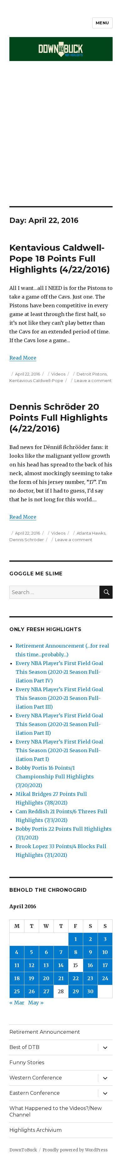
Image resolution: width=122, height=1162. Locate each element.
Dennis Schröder (26, 539)
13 (46, 965)
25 (17, 991)
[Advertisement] (61, 142)
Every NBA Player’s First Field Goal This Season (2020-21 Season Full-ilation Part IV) (59, 672)
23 (90, 978)
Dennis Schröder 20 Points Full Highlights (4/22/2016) (58, 417)
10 (105, 952)
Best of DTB (24, 1047)
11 (16, 965)
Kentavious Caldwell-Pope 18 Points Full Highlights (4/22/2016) (59, 258)
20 (46, 978)
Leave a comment (93, 380)
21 (61, 978)
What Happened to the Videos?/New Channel (55, 1111)
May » (36, 1002)
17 (105, 965)
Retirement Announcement (44, 1032)
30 (90, 991)
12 (31, 965)
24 (105, 978)
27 (46, 991)
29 (76, 991)
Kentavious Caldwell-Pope (36, 380)
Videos (58, 373)
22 (76, 978)
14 (61, 965)
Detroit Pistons (92, 373)
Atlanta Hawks (91, 533)
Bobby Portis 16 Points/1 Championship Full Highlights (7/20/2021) (55, 776)
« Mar (16, 1002)
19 (31, 978)
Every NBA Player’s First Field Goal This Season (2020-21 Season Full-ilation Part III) (59, 698)
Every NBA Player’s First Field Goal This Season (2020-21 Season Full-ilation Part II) (59, 724)
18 (17, 978)
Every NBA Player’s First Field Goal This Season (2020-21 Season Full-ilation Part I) (59, 750)
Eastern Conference (34, 1093)
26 (31, 991)
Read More (22, 358)
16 (90, 965)
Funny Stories (26, 1062)
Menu (102, 22)
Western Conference (35, 1078)
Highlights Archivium (35, 1130)
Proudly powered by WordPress (75, 1150)
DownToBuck (23, 1150)
